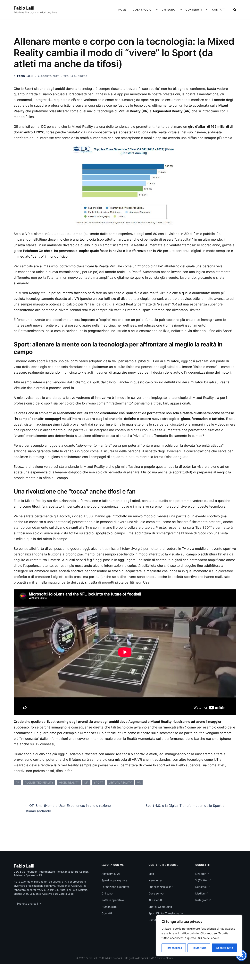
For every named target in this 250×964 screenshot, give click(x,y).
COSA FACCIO (142, 9)
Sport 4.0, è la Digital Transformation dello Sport (183, 806)
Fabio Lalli (24, 8)
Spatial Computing (160, 906)
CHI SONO (168, 9)
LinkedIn (200, 873)
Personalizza (174, 947)
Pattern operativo (174, 21)
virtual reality (120, 782)
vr (139, 782)
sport (98, 782)
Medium (200, 893)
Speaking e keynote (114, 880)
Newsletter (194, 37)
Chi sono (107, 893)
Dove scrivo (194, 45)
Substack (201, 886)
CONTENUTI (194, 9)
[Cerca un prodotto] (234, 9)
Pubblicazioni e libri (160, 886)
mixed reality (69, 782)
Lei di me (169, 52)
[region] (199, 935)
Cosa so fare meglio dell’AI (180, 29)
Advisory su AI (111, 873)
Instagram (201, 900)
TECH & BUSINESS (75, 76)
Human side (109, 906)
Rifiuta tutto (199, 947)
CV (165, 45)
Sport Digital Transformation (166, 913)
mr (86, 782)
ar (17, 782)
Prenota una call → (29, 903)
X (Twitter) (202, 880)
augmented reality (39, 782)
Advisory (140, 21)
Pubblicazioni (195, 29)
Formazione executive (115, 886)
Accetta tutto (224, 947)
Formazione (141, 37)
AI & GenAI (155, 900)
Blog (190, 21)
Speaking (140, 29)
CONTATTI (219, 9)
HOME (122, 9)
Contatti (107, 913)
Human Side (171, 37)
